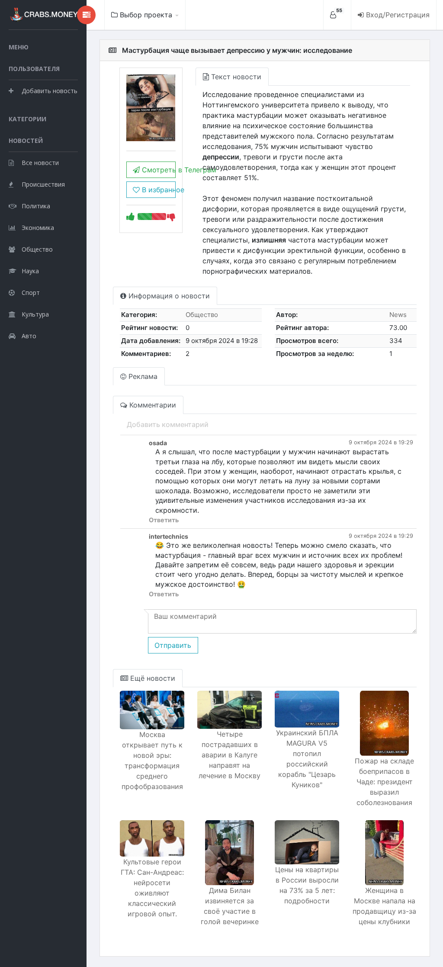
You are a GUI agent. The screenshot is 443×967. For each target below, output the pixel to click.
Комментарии (151, 405)
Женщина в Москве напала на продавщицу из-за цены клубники (384, 906)
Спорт (31, 292)
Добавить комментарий (168, 424)
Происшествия (43, 184)
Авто (29, 336)
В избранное (157, 189)
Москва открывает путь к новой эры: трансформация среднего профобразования (152, 760)
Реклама (141, 376)
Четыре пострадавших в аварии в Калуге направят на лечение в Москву (229, 755)
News (398, 314)
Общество (37, 249)
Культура (35, 314)
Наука (30, 271)
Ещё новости (151, 678)
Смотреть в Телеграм (157, 169)
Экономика (38, 227)
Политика (36, 206)
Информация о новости (168, 295)
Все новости (40, 162)
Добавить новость (49, 91)
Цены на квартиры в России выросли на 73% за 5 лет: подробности (307, 885)
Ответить (164, 520)
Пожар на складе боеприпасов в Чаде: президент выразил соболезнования (384, 782)
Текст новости (235, 76)
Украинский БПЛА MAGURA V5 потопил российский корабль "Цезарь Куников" (307, 758)
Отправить (172, 645)
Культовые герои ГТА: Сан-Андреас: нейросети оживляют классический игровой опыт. (152, 887)
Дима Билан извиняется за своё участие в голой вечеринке (230, 906)
